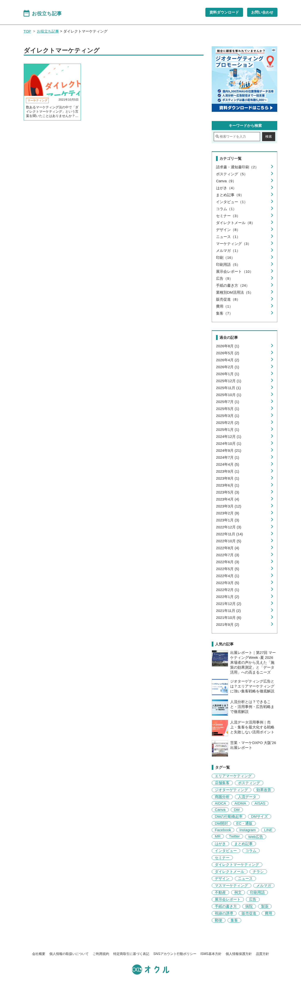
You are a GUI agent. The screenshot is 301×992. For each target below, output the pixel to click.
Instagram (247, 830)
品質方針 (262, 954)
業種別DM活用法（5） (234, 292)
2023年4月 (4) (227, 499)
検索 (268, 136)
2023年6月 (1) (227, 485)
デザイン (222, 878)
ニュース (245, 878)
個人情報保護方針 (239, 954)
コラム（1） (226, 209)
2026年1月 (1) (227, 374)
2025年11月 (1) (228, 388)
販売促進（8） (228, 299)
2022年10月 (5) (228, 541)
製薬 (264, 906)
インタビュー (226, 851)
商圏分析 (222, 797)
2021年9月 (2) (227, 625)
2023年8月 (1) (227, 478)
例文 (238, 892)
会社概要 (38, 954)
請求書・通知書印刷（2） (237, 167)
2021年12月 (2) (228, 604)
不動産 (220, 892)
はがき (220, 844)
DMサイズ (259, 816)
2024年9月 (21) (228, 450)
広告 (252, 899)
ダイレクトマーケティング (237, 865)
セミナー (222, 858)
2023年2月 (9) (227, 513)
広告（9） (224, 278)
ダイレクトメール (229, 872)
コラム (250, 851)
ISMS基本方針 (211, 954)
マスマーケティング (231, 885)
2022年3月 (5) (227, 583)
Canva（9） (226, 181)
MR (218, 836)
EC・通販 (244, 823)
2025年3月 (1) (227, 416)
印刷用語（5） (228, 265)
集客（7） (224, 313)
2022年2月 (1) (227, 590)
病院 (249, 906)
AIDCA (220, 803)
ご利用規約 (101, 954)
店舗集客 (222, 783)
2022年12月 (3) (228, 527)
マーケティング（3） (233, 244)
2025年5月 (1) (227, 409)
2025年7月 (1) (227, 402)
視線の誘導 (224, 913)
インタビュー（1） (232, 202)
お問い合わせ (262, 12)
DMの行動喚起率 (229, 816)
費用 (268, 913)
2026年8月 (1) (227, 346)
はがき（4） (226, 188)
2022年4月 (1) (227, 576)
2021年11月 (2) (228, 611)
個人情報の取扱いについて (69, 954)
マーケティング (37, 100)
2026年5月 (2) (227, 353)
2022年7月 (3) (227, 555)
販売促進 (249, 913)
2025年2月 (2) (227, 423)
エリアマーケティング (233, 776)
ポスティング (249, 783)
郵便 (218, 920)
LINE (268, 830)
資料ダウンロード (224, 12)
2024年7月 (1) (227, 457)
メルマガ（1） (228, 251)
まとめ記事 (243, 844)
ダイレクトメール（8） (235, 223)
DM (237, 810)
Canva (220, 810)
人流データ (247, 797)
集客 (234, 920)
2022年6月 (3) (227, 562)
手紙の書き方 (226, 906)
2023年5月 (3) (227, 492)
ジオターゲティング (231, 790)
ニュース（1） (228, 237)
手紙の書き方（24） (233, 285)
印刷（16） (225, 258)
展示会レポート (228, 899)
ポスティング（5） (232, 174)
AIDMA (240, 803)
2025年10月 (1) (228, 395)
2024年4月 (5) (227, 464)
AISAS (260, 803)
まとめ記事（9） (230, 195)
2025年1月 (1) (227, 430)
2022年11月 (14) (229, 534)
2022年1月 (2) (227, 597)
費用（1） (224, 306)
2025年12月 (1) (228, 381)
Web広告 (255, 837)
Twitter (234, 836)
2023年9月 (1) (227, 471)
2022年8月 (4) (227, 548)
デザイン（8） (228, 230)
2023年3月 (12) (228, 506)
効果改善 (263, 790)
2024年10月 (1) (228, 444)
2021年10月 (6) (228, 618)
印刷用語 (257, 892)
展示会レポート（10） (234, 272)
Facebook (223, 830)
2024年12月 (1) (228, 437)
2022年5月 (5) (227, 569)
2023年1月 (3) (227, 520)
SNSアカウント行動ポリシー (174, 954)
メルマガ (263, 885)
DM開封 (221, 823)
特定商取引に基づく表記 (131, 954)
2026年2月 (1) (227, 367)
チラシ (258, 872)
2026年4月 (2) (227, 360)
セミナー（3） (228, 216)
